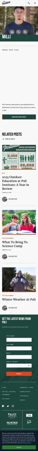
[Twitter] (18, 76)
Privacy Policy (26, 442)
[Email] (18, 92)
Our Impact (6, 398)
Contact (22, 400)
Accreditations (25, 391)
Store (4, 387)
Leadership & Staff (26, 387)
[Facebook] (18, 60)
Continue (19, 447)
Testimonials (24, 395)
